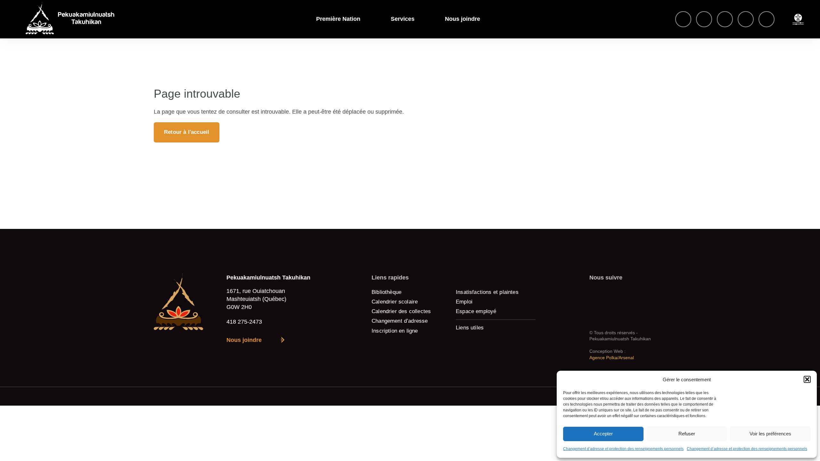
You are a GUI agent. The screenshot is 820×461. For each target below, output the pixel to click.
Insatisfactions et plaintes (487, 292)
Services (402, 19)
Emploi (464, 302)
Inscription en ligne (395, 331)
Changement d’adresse (400, 321)
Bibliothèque (386, 292)
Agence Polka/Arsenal (611, 357)
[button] (807, 379)
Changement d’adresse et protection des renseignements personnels (623, 449)
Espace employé (476, 311)
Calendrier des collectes (401, 311)
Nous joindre (462, 19)
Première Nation (338, 19)
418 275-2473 (244, 321)
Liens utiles (470, 328)
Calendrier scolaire (395, 302)
